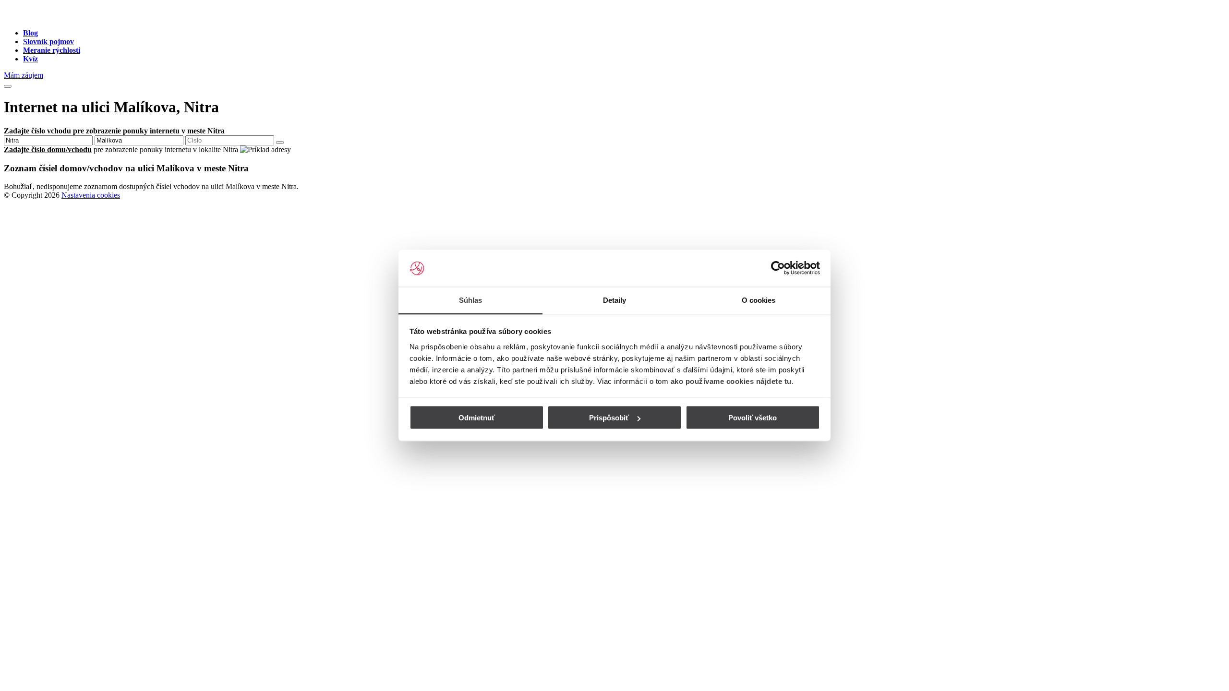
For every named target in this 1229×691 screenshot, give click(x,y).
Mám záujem (23, 75)
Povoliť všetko (752, 418)
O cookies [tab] (759, 300)
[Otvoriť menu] (8, 86)
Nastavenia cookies (90, 195)
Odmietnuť (476, 418)
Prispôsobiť (609, 418)
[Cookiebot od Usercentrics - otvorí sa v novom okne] (778, 268)
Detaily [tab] (615, 300)
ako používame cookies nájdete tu (731, 381)
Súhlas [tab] (470, 300)
